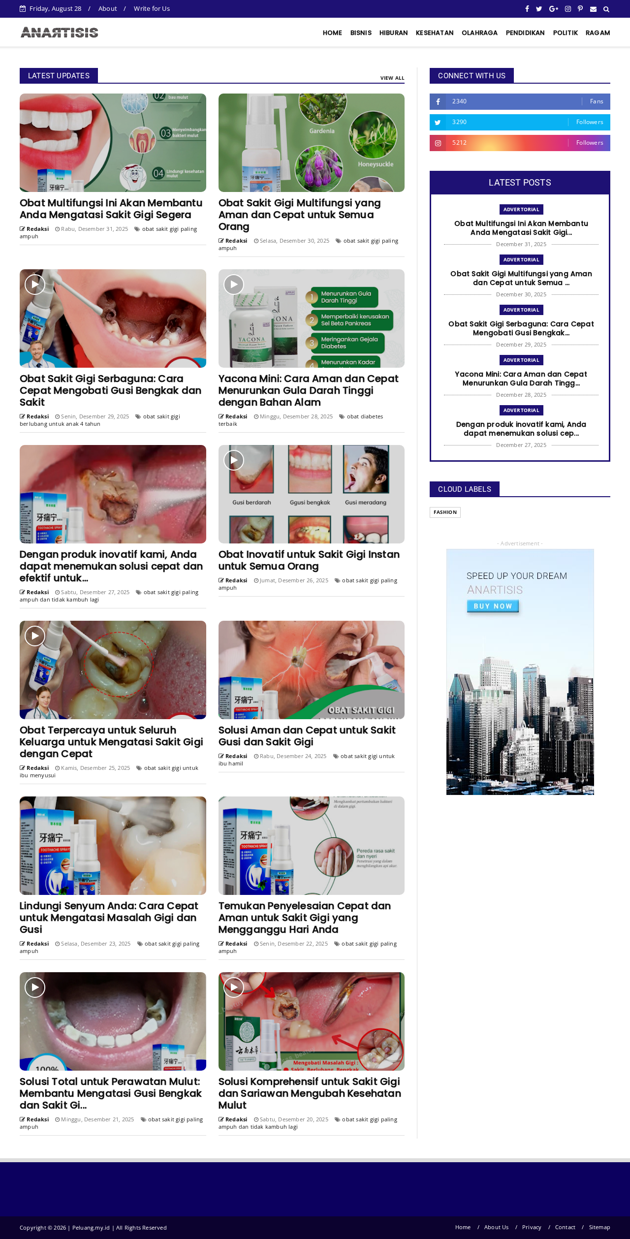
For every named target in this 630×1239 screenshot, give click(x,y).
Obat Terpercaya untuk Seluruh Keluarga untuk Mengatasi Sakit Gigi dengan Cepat (111, 742)
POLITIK (565, 32)
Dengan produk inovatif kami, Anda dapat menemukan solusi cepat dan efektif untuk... (111, 566)
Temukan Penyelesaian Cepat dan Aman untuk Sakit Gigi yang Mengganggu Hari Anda (305, 917)
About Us (496, 1227)
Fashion (445, 512)
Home (463, 1227)
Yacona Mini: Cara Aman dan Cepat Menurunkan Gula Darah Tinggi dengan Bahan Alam (309, 390)
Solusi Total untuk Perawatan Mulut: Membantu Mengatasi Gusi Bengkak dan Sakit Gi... (111, 1093)
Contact (565, 1227)
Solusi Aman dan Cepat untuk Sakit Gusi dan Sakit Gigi (307, 736)
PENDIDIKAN (525, 32)
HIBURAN (393, 32)
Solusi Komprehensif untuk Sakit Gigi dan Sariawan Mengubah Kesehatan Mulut (310, 1093)
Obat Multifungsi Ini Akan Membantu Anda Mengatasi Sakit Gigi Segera (111, 209)
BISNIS (361, 32)
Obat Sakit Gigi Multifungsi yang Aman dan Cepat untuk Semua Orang (300, 214)
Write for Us (151, 8)
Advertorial (521, 209)
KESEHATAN (435, 32)
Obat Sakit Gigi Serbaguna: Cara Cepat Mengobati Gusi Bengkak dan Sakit (110, 390)
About (107, 8)
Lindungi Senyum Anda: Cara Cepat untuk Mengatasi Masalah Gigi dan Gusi (109, 917)
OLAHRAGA (480, 32)
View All (392, 77)
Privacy (531, 1227)
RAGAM (598, 32)
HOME (333, 32)
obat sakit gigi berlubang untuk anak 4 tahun (100, 420)
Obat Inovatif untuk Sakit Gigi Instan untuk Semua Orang (309, 560)
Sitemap (599, 1227)
